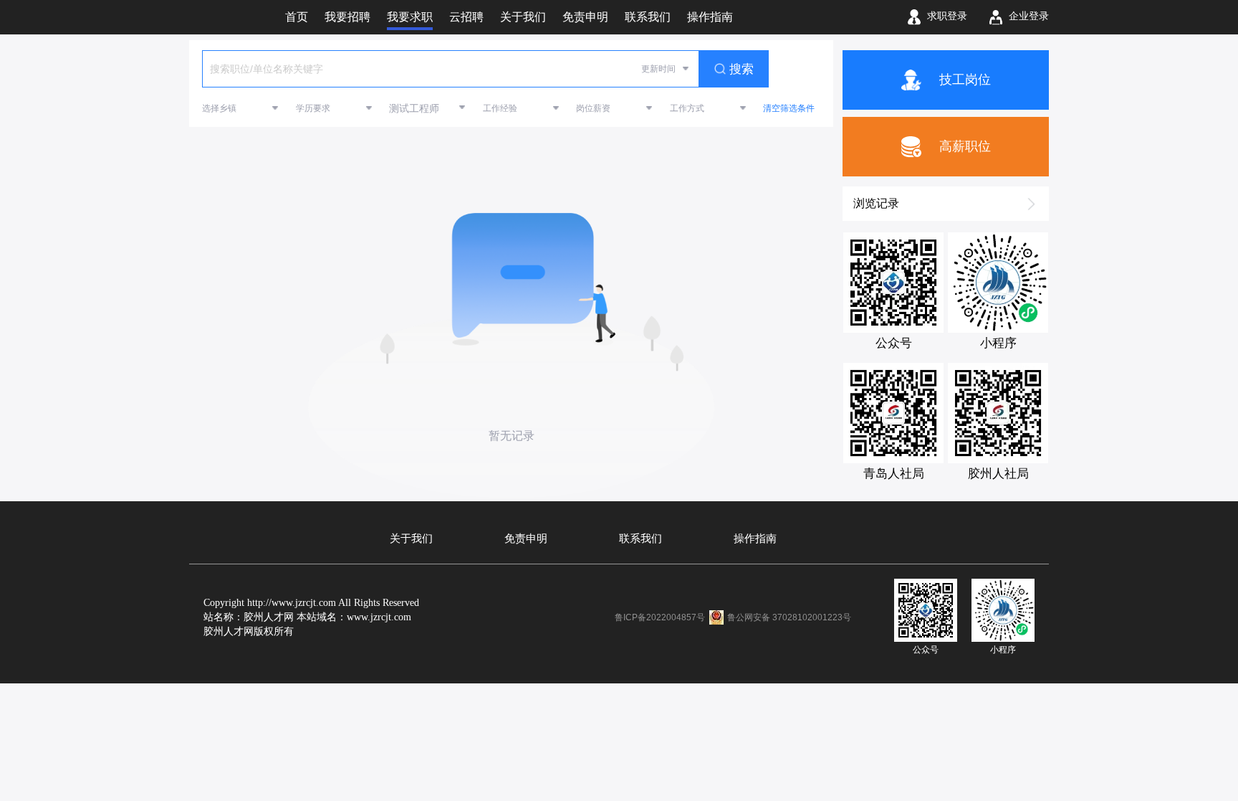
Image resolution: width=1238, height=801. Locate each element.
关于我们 (411, 538)
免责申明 (525, 538)
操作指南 (755, 538)
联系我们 (640, 538)
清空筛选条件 (789, 108)
